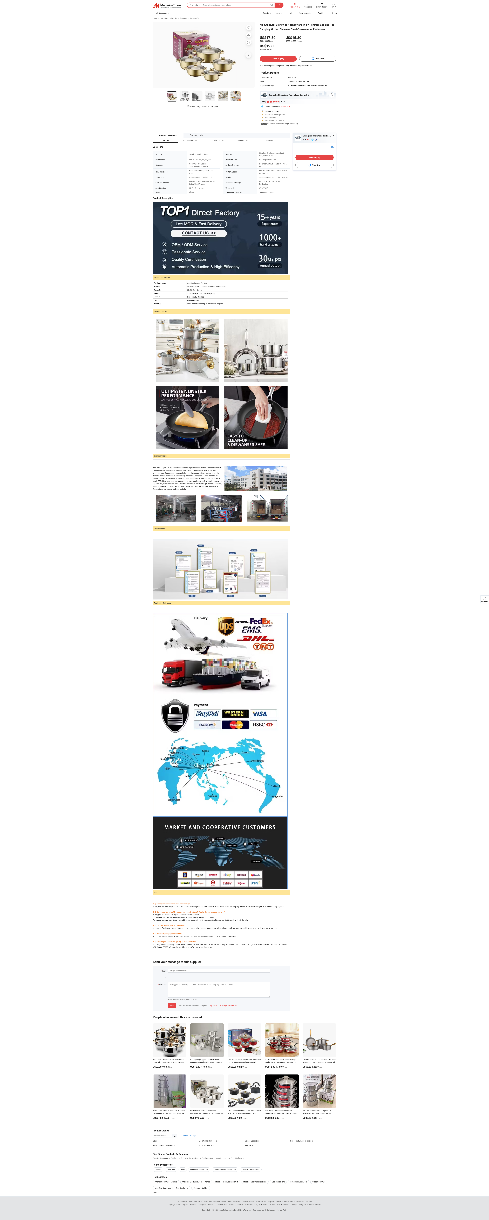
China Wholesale (234, 1202)
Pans (183, 1169)
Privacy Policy (282, 1210)
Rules (334, 13)
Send (172, 1005)
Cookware (183, 18)
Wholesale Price (248, 1202)
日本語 (272, 1204)
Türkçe (294, 1204)
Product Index (288, 1202)
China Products (194, 1202)
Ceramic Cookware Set (251, 1169)
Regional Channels (274, 1202)
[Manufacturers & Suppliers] (167, 5)
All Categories (161, 13)
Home (155, 18)
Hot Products (182, 1202)
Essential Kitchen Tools (208, 1141)
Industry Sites (261, 1202)
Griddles (158, 1169)
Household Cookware (298, 1182)
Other (155, 1141)
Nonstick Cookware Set (199, 1169)
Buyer (277, 13)
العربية (258, 1204)
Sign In (264, 123)
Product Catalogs (189, 1135)
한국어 (265, 1204)
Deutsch (240, 1204)
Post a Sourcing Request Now (223, 1006)
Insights (309, 1202)
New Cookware (182, 1188)
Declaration (271, 1210)
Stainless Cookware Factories (255, 1182)
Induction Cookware (163, 1188)
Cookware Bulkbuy (200, 1188)
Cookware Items (278, 1182)
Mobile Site (299, 1202)
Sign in (333, 6)
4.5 (304, 139)
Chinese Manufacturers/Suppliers (214, 1202)
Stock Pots (171, 1169)
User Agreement (258, 1210)
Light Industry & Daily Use (168, 18)
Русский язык (222, 1204)
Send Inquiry (278, 58)
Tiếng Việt (302, 1204)
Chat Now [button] (319, 58)
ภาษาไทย (286, 1204)
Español (193, 1204)
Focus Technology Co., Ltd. (228, 1210)
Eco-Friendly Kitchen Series (300, 1141)
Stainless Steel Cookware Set (225, 1169)
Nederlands (249, 1204)
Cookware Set (194, 18)
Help (291, 13)
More (155, 1192)
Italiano (231, 1204)
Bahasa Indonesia (315, 1204)
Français (211, 1204)
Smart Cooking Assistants (163, 1145)
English (185, 1204)
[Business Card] (332, 146)
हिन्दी (278, 1204)
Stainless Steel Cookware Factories (196, 1182)
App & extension (305, 13)
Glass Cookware (318, 1182)
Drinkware (248, 1145)
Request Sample (304, 65)
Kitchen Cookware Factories (166, 1182)
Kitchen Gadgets (251, 1141)
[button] (282, 140)
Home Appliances (205, 1145)
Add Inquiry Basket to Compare (204, 106)
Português (202, 1204)
